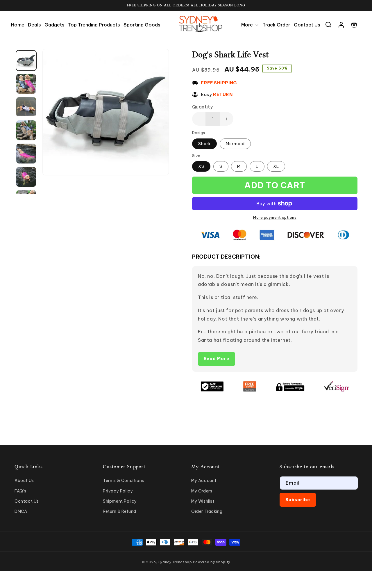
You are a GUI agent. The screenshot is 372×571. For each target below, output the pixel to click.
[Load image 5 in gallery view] (26, 153)
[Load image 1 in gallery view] (26, 60)
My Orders (201, 491)
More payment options (274, 217)
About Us (24, 480)
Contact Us (27, 501)
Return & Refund (119, 511)
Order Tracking (206, 511)
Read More (216, 358)
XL (276, 166)
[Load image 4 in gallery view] (26, 130)
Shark (204, 143)
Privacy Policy (118, 491)
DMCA (21, 511)
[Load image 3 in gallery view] (26, 107)
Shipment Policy (120, 501)
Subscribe (297, 499)
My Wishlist (202, 501)
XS (201, 166)
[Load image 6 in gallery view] (26, 177)
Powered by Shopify (211, 562)
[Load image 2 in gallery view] (26, 84)
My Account (204, 480)
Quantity (202, 107)
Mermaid (235, 143)
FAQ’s (20, 491)
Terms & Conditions (123, 480)
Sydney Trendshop (175, 562)
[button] (250, 24)
